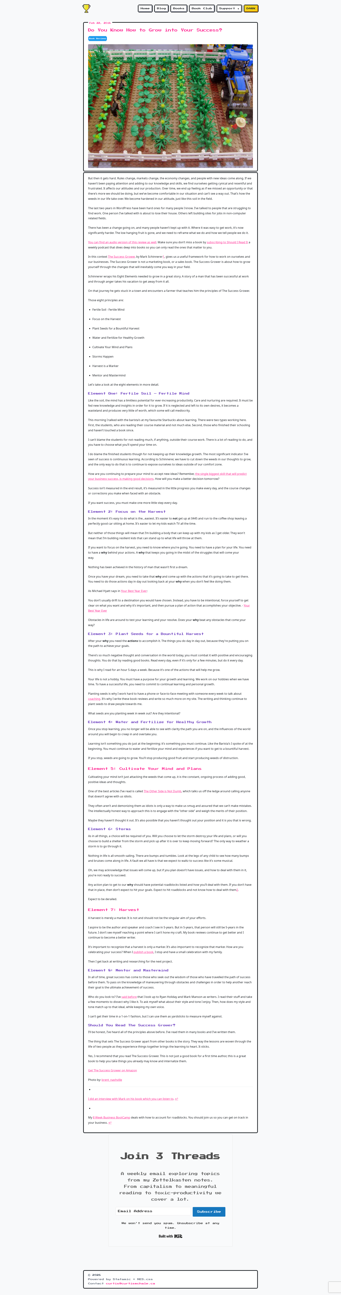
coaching (94, 699)
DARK (251, 8)
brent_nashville (112, 1080)
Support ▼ (229, 8)
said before (129, 997)
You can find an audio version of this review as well (122, 242)
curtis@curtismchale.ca (130, 1284)
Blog (161, 8)
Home (145, 8)
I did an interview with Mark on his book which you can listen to (131, 1099)
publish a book (143, 952)
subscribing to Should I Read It (227, 242)
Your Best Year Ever (134, 591)
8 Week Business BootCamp (111, 1117)
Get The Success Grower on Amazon (112, 1070)
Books (179, 8)
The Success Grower (121, 257)
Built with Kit (170, 1236)
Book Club (202, 8)
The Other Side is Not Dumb (162, 791)
